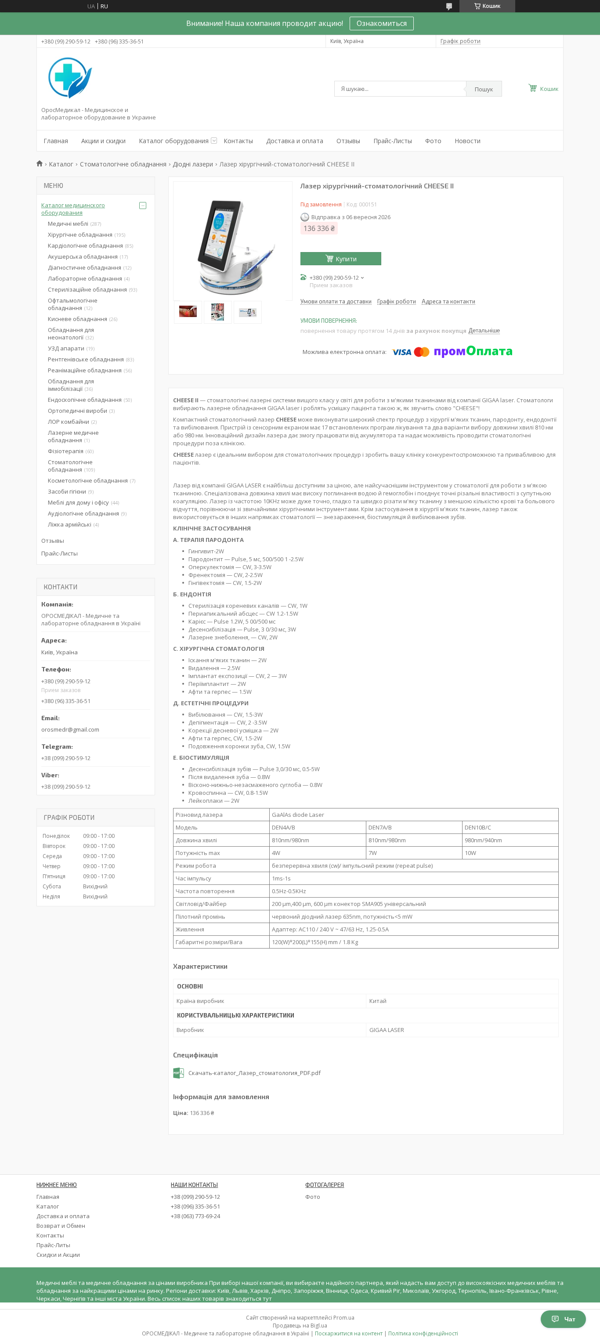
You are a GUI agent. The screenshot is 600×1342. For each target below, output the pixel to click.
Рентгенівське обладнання (86, 359)
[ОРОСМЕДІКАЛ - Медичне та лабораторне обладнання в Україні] (68, 79)
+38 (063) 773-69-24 (195, 1216)
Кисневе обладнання (77, 319)
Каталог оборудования (174, 141)
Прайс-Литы (53, 1245)
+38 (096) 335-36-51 (195, 1206)
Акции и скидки (103, 141)
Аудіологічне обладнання (83, 513)
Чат (569, 1319)
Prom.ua (343, 1317)
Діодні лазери (193, 164)
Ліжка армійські (69, 524)
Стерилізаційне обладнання (87, 289)
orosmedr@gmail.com (70, 729)
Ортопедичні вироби (77, 411)
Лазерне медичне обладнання (73, 436)
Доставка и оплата (294, 141)
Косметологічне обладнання (88, 480)
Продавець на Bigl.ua (300, 1325)
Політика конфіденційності (423, 1333)
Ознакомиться (382, 23)
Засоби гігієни (67, 491)
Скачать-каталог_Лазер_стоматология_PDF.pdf (254, 1073)
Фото (433, 141)
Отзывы (348, 141)
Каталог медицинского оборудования (73, 208)
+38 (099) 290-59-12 (195, 1197)
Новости (468, 141)
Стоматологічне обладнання (123, 164)
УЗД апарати (66, 348)
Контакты (238, 141)
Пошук (484, 89)
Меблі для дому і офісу (78, 502)
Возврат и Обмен (60, 1226)
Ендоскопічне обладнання (85, 400)
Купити (346, 259)
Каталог (61, 164)
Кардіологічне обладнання (85, 245)
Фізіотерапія (65, 451)
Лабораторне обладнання (85, 278)
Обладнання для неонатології (71, 333)
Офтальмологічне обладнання (73, 304)
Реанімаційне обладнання (85, 370)
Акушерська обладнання (83, 256)
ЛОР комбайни (68, 422)
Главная (55, 141)
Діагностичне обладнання (84, 267)
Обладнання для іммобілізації (71, 385)
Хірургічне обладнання (80, 234)
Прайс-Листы (392, 141)
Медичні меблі (68, 223)
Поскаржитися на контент (349, 1333)
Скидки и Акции (58, 1255)
